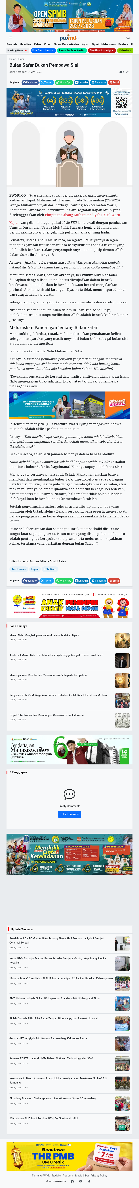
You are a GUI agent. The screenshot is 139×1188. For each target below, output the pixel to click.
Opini (95, 44)
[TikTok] (89, 1181)
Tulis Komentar (69, 814)
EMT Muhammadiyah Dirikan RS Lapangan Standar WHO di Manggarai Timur (54, 998)
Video (47, 44)
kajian (35, 569)
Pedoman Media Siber (76, 1176)
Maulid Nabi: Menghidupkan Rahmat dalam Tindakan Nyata (44, 635)
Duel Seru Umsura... (43, 50)
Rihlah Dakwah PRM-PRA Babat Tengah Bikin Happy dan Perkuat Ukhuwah (53, 1018)
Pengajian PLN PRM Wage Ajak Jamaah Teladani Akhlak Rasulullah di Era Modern (58, 695)
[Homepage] (70, 38)
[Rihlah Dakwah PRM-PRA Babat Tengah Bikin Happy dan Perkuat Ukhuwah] (122, 1023)
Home (12, 59)
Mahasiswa (108, 44)
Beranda (12, 44)
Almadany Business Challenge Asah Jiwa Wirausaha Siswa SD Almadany (52, 1098)
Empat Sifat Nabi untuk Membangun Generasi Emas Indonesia (46, 715)
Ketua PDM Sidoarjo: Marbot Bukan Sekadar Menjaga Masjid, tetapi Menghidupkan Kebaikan (58, 960)
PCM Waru (50, 569)
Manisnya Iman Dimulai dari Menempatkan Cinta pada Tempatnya (48, 675)
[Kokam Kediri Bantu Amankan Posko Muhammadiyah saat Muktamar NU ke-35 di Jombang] (122, 1083)
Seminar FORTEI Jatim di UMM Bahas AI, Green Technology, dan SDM (51, 1058)
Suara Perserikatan (66, 44)
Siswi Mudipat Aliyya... (102, 50)
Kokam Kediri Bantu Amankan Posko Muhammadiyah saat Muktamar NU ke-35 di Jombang (58, 1080)
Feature (123, 44)
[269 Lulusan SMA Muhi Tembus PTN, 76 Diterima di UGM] (122, 1123)
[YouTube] (81, 1181)
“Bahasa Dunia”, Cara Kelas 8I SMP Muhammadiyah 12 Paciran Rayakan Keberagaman (61, 978)
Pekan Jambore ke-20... (72, 50)
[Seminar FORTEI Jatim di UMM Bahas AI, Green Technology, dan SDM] (122, 1063)
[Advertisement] (69, 900)
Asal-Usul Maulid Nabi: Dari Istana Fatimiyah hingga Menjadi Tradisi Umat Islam (56, 655)
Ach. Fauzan (19, 569)
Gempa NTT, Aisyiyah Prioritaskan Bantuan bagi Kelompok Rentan (48, 1038)
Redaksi (56, 1176)
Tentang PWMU (41, 1176)
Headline (25, 44)
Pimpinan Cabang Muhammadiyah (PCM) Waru (82, 215)
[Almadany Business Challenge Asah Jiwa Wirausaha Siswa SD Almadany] (122, 1103)
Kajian (85, 44)
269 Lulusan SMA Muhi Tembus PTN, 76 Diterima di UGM (43, 1118)
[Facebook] (72, 1181)
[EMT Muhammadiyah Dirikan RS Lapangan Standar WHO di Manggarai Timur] (122, 1003)
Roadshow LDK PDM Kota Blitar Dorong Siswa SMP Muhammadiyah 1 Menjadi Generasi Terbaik (56, 940)
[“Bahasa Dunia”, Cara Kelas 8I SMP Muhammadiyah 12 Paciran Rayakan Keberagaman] (122, 983)
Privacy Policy (98, 1176)
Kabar (37, 44)
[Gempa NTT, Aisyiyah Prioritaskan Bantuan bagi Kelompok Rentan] (122, 1043)
